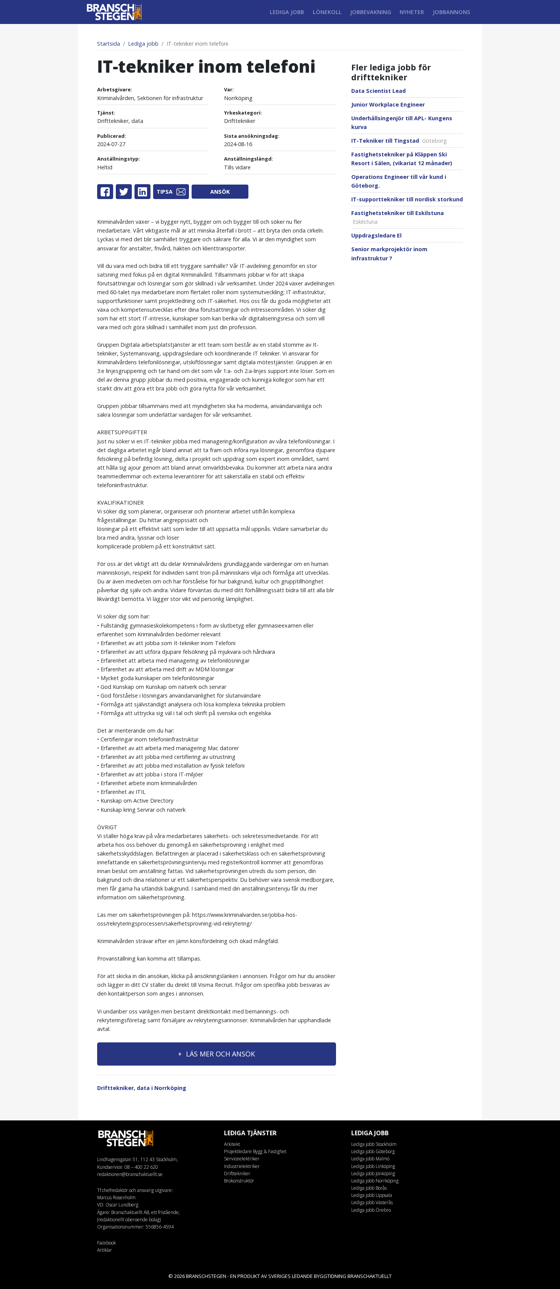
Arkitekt (232, 1144)
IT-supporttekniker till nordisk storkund (407, 199)
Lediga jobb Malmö (370, 1158)
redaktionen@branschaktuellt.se (130, 1174)
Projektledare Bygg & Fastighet (255, 1151)
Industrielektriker (242, 1166)
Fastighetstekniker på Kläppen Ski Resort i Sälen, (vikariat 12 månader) (401, 159)
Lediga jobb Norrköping (374, 1180)
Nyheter (412, 12)
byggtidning (330, 1276)
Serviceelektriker (241, 1158)
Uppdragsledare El (376, 235)
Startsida (108, 43)
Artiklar (104, 1250)
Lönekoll (327, 12)
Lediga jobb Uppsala (371, 1195)
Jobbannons (451, 12)
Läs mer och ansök (219, 1053)
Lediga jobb (287, 12)
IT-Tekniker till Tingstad (399, 140)
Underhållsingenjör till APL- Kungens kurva (401, 123)
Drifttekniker (237, 1173)
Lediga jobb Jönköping (373, 1173)
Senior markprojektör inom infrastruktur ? (389, 253)
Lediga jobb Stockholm (374, 1144)
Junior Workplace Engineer (388, 104)
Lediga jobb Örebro (371, 1210)
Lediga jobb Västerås (372, 1202)
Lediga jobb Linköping (373, 1166)
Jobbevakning (370, 12)
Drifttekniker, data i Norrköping (141, 1087)
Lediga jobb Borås (369, 1188)
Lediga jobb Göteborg (373, 1151)
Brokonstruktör (239, 1180)
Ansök (220, 191)
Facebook (106, 1243)
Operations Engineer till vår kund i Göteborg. (398, 181)
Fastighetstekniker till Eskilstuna (397, 217)
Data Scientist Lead (378, 90)
